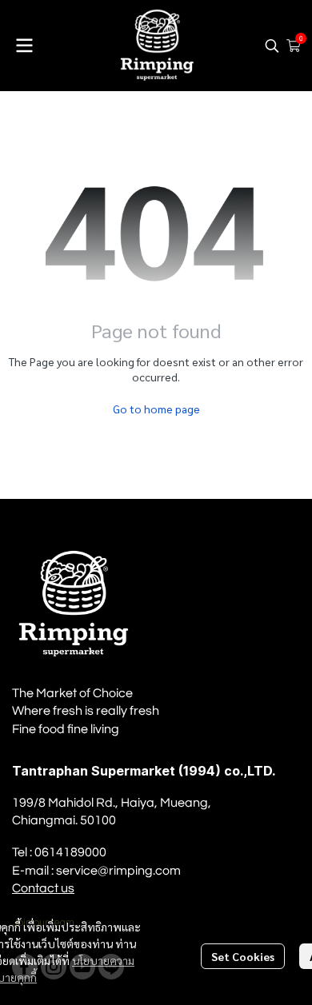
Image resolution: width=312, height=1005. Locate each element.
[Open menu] (24, 46)
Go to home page (156, 408)
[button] (272, 45)
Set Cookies (242, 956)
